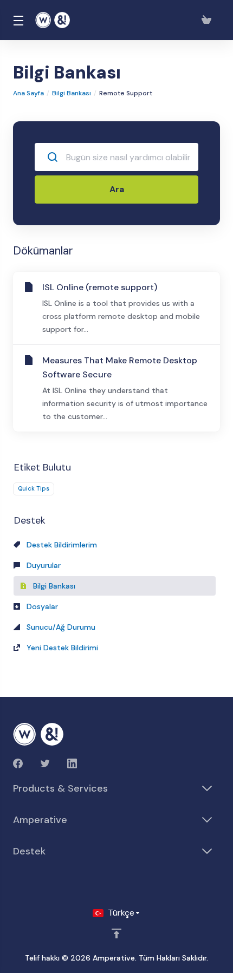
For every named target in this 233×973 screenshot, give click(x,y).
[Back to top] (116, 933)
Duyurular (42, 565)
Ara (116, 189)
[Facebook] (17, 763)
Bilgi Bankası (71, 93)
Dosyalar (41, 606)
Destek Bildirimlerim (60, 545)
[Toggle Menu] (18, 20)
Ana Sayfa (28, 93)
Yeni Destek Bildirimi (61, 647)
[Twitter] (45, 763)
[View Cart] (208, 20)
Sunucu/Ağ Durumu (59, 627)
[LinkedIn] (72, 763)
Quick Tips (33, 488)
